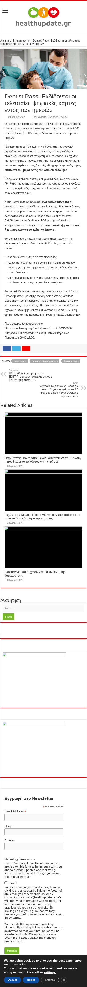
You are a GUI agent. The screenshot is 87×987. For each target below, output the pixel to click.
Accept (12, 980)
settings (50, 972)
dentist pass (20, 361)
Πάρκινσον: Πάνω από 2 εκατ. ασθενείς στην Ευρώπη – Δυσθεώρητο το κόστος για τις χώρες (43, 459)
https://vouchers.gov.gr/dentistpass (26, 328)
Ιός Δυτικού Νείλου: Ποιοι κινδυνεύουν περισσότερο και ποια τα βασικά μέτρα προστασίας (43, 516)
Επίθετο (9, 840)
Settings (50, 980)
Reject (31, 980)
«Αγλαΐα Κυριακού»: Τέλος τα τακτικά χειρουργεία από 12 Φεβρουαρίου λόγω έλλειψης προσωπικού (59, 390)
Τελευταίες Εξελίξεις (57, 117)
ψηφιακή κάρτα (71, 361)
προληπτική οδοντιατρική (45, 361)
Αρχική (4, 40)
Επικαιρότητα (21, 40)
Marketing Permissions (19, 859)
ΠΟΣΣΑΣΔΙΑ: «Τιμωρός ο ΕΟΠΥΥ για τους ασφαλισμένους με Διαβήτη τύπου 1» (30, 375)
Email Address (15, 811)
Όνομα (8, 826)
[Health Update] (43, 16)
